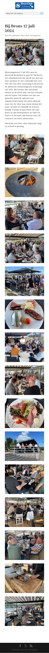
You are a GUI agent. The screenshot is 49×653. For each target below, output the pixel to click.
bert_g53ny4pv (14, 35)
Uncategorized (35, 35)
